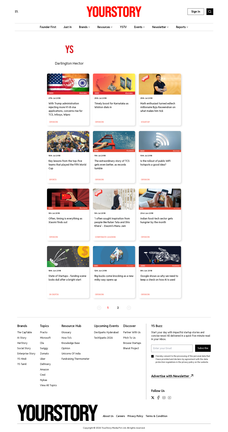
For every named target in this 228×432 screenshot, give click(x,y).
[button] (99, 308)
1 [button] (107, 308)
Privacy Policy (135, 416)
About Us (108, 416)
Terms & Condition (156, 416)
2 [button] (118, 308)
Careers (120, 416)
